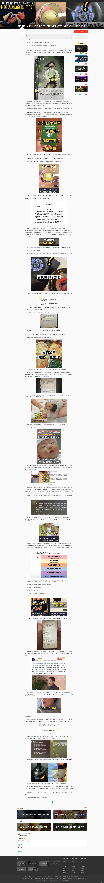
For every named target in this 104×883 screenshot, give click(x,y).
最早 (21, 851)
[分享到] (24, 838)
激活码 (82, 872)
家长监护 (63, 876)
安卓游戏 (74, 861)
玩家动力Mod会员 (81, 62)
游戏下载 (65, 861)
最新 (19, 851)
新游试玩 (83, 870)
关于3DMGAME (28, 876)
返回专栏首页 (81, 31)
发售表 (64, 872)
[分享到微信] (19, 838)
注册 (21, 844)
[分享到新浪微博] (23, 838)
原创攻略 (65, 866)
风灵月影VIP (81, 82)
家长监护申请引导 (56, 876)
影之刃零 (81, 72)
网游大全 (83, 868)
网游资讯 (83, 861)
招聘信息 (34, 876)
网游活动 (83, 866)
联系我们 (44, 876)
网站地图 (39, 876)
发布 (19, 846)
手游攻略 (74, 866)
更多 (85, 808)
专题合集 (74, 870)
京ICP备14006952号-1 (25, 878)
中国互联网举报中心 (75, 876)
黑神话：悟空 (81, 52)
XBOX (64, 868)
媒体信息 (49, 876)
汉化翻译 (68, 876)
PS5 (64, 870)
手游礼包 (74, 868)
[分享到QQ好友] (21, 838)
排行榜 (73, 872)
